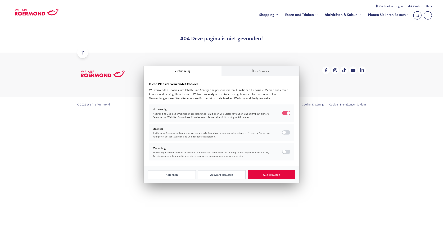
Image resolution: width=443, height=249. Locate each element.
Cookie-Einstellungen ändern (347, 104)
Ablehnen (172, 174)
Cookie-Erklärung (313, 104)
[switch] (286, 132)
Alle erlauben (271, 174)
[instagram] (335, 70)
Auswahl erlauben (221, 174)
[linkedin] (362, 70)
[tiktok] (344, 70)
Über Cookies (260, 71)
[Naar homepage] (36, 12)
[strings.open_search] (417, 15)
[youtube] (353, 70)
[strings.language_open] (428, 15)
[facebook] (326, 70)
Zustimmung (182, 71)
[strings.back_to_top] (82, 52)
